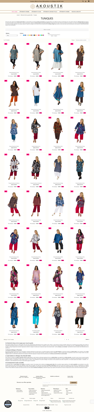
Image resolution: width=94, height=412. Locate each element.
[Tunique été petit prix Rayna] (80, 315)
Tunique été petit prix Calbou (14, 293)
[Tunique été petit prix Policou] (14, 130)
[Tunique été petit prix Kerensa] (14, 315)
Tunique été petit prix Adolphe (58, 72)
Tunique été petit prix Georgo (58, 183)
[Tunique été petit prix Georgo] (58, 167)
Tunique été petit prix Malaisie (14, 109)
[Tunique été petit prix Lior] (36, 130)
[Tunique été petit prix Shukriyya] (14, 204)
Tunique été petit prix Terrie (80, 219)
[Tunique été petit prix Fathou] (80, 57)
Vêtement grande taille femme (45, 391)
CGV (42, 398)
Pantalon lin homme (57, 390)
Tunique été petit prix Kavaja (80, 293)
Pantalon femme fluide (58, 392)
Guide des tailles (69, 392)
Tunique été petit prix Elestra (36, 293)
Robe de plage (56, 391)
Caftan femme (31, 394)
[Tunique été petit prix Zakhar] (58, 241)
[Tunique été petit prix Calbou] (14, 278)
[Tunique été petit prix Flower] (80, 130)
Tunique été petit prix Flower (80, 146)
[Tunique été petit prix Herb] (58, 130)
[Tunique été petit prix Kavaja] (80, 278)
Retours (52, 398)
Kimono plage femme (45, 395)
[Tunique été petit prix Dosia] (58, 204)
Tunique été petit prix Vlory (80, 256)
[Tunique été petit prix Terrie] (80, 204)
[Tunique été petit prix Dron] (80, 167)
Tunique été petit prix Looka (14, 256)
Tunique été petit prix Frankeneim (36, 183)
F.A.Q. (67, 391)
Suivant (88, 339)
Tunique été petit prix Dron (80, 183)
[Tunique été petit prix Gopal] (80, 93)
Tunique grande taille (33, 392)
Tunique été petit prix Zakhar (58, 256)
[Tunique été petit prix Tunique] (36, 93)
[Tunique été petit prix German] (58, 278)
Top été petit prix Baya (36, 330)
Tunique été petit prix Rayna (80, 330)
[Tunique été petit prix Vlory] (80, 241)
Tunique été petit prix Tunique (36, 109)
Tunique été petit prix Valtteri (36, 72)
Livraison (22, 398)
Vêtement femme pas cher (46, 394)
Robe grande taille (32, 391)
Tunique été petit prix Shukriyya (14, 219)
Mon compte (68, 390)
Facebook (46, 408)
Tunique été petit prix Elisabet (36, 219)
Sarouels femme (20, 391)
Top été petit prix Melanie (58, 330)
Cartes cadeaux (19, 390)
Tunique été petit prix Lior (36, 146)
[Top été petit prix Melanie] (58, 315)
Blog (67, 394)
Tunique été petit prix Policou (14, 146)
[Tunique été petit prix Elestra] (36, 278)
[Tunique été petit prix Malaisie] (14, 93)
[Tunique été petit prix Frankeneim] (36, 167)
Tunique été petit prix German (58, 293)
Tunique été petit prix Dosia (58, 219)
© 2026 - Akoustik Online (47, 410)
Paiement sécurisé (62, 398)
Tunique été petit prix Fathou (80, 72)
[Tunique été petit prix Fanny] (36, 241)
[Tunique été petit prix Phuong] (58, 93)
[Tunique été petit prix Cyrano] (14, 57)
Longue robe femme (33, 390)
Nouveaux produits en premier (83, 40)
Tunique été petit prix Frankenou (14, 183)
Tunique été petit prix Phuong (58, 109)
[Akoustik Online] (46, 6)
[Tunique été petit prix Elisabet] (36, 204)
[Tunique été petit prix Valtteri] (36, 57)
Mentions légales (32, 398)
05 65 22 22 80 (68, 404)
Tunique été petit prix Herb (58, 146)
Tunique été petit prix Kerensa (14, 330)
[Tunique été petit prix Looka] (14, 241)
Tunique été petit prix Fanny (36, 256)
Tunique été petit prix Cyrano (14, 72)
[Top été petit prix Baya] (36, 315)
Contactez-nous (71, 398)
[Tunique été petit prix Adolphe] (58, 57)
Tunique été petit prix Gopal (80, 109)
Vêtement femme (44, 392)
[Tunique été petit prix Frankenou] (14, 167)
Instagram (48, 408)
